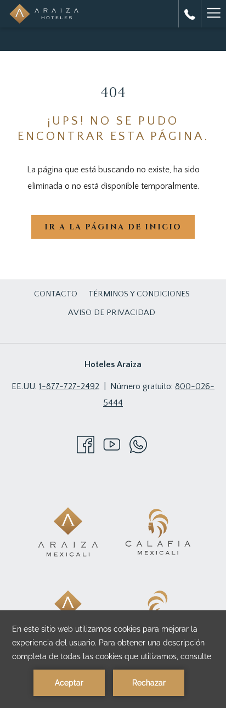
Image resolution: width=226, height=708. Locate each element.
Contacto (55, 294)
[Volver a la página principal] (44, 13)
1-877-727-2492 (69, 386)
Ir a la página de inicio (113, 227)
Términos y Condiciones (139, 294)
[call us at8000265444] (189, 14)
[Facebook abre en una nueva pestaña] (85, 444)
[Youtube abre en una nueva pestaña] (112, 444)
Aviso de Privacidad (111, 312)
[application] (113, 659)
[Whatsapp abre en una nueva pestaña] (138, 444)
